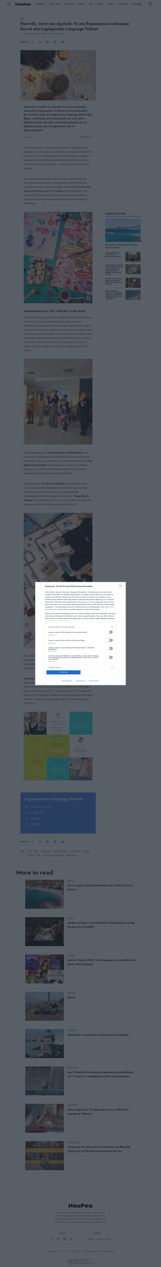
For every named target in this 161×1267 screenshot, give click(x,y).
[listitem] (80, 627)
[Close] (121, 586)
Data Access (80, 681)
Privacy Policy (94, 681)
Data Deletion (67, 681)
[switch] (110, 632)
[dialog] (80, 633)
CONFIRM (63, 672)
